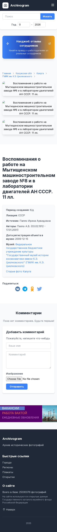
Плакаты (7, 472)
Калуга (40, 73)
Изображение (14, 373)
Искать (47, 16)
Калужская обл (24, 73)
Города (6, 462)
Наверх (10, 509)
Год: (14, 24)
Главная (6, 73)
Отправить (17, 386)
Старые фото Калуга (18, 271)
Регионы (7, 467)
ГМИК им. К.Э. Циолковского (17, 76)
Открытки (8, 476)
